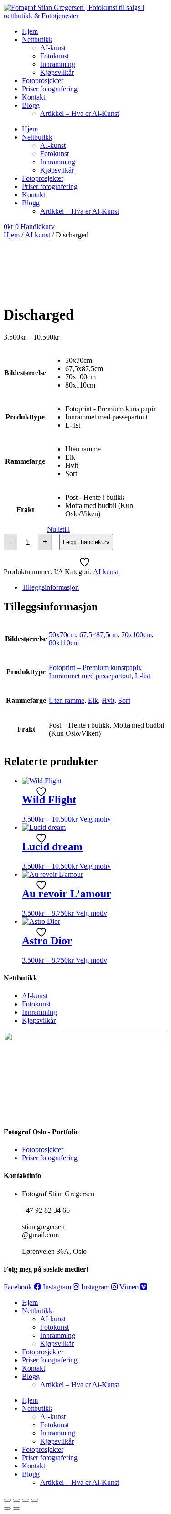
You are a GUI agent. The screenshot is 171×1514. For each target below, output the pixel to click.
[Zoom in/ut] (7, 1500)
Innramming (57, 64)
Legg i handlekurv (86, 542)
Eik (93, 700)
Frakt (25, 509)
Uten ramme (66, 700)
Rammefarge (25, 461)
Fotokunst (54, 56)
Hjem (30, 31)
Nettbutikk (37, 39)
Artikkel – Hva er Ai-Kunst (79, 113)
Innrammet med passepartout (90, 676)
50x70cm (62, 635)
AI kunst (37, 235)
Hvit (108, 700)
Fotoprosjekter (42, 80)
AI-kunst (53, 48)
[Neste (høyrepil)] (16, 1508)
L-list (142, 676)
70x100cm (136, 635)
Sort (124, 700)
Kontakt (33, 97)
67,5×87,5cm (98, 635)
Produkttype (25, 417)
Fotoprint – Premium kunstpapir (94, 667)
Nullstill (58, 529)
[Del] (25, 1500)
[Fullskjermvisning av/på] (16, 1500)
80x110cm (64, 643)
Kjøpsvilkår (57, 72)
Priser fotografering (50, 89)
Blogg (31, 105)
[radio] (116, 360)
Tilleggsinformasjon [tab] (50, 587)
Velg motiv (95, 819)
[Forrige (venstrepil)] (7, 1508)
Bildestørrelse (25, 373)
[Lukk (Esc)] (34, 1500)
